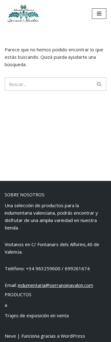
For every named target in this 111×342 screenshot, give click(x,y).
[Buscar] (99, 84)
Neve (10, 336)
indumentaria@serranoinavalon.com (55, 285)
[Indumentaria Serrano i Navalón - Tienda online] (23, 13)
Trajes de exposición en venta (37, 315)
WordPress (73, 336)
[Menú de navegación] (99, 13)
